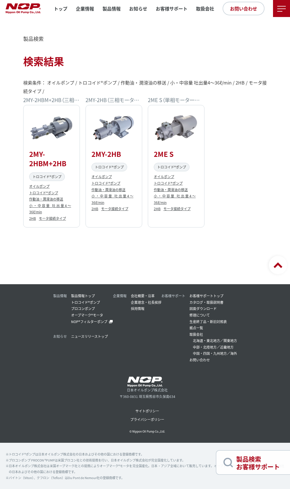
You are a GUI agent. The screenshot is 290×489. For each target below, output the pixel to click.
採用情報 (137, 308)
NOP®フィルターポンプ (89, 321)
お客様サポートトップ (206, 295)
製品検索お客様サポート (258, 462)
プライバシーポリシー (147, 419)
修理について (199, 315)
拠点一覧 (196, 327)
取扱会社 (205, 8)
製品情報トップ (83, 295)
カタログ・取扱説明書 (206, 302)
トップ (60, 8)
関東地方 (230, 340)
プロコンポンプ (83, 308)
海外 (233, 353)
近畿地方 (227, 347)
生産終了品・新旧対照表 (208, 321)
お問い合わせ (243, 8)
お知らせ (138, 8)
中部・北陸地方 (205, 347)
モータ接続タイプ (52, 218)
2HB (32, 218)
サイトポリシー (147, 410)
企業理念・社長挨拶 (146, 302)
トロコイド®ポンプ (43, 192)
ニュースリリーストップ (89, 336)
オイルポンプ (39, 186)
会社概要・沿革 (143, 295)
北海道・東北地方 (206, 340)
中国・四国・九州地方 (210, 353)
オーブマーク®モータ (87, 315)
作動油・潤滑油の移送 (46, 199)
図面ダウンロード (203, 308)
